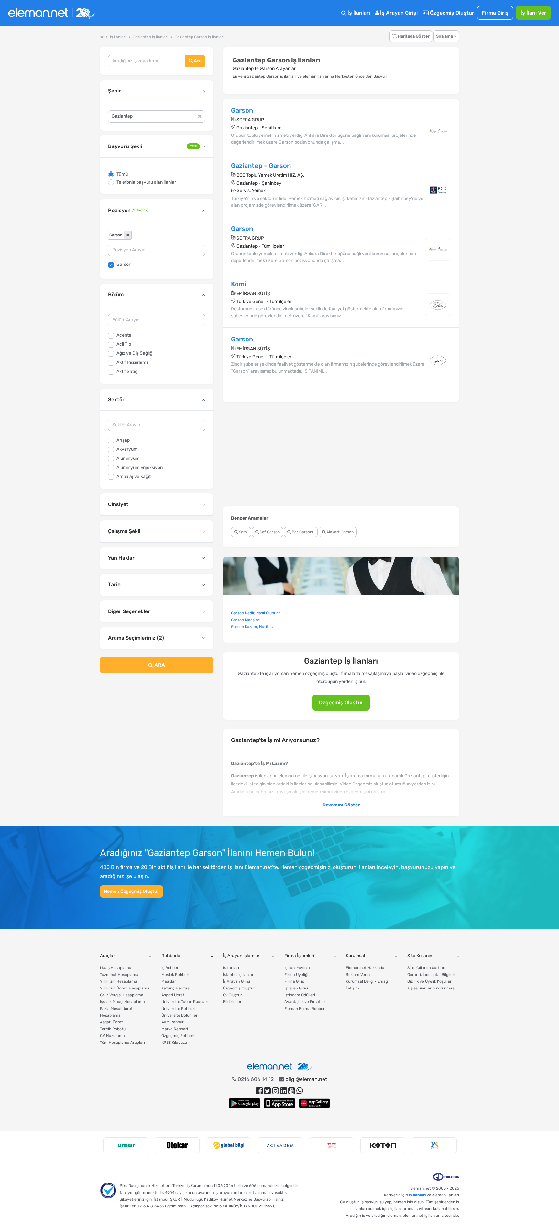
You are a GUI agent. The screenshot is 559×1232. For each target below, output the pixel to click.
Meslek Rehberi (175, 974)
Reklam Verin (358, 974)
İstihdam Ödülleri (299, 995)
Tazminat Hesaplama (119, 974)
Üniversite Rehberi (178, 1008)
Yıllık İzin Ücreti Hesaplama (124, 988)
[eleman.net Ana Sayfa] (102, 37)
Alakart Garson (339, 532)
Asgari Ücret (111, 1022)
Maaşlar (168, 981)
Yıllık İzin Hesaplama (118, 981)
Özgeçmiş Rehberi (177, 1035)
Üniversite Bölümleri (180, 1015)
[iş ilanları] (51, 13)
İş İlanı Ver (533, 13)
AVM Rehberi (173, 1022)
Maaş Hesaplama (115, 968)
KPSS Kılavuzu (174, 1042)
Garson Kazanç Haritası (252, 626)
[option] (125, 1145)
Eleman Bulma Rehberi (305, 1008)
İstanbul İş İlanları (239, 974)
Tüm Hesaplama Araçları (122, 1042)
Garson (123, 264)
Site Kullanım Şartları (426, 968)
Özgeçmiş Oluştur (451, 13)
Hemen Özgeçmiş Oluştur (131, 891)
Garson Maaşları (245, 620)
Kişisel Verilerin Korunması (431, 988)
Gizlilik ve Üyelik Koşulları (430, 981)
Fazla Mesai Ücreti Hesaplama (117, 1012)
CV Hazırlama (112, 1035)
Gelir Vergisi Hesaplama (121, 995)
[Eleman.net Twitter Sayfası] (267, 1091)
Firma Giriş (495, 13)
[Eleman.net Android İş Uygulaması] (244, 1103)
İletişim (352, 988)
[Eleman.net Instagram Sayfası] (275, 1091)
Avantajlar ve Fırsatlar (304, 1002)
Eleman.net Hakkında (365, 968)
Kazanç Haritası (175, 988)
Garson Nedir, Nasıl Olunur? (255, 613)
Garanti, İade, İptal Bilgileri (431, 974)
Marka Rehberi (174, 1029)
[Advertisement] (156, 731)
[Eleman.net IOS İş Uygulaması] (279, 1103)
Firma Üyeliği (296, 974)
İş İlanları (358, 13)
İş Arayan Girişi (398, 13)
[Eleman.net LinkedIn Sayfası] (283, 1091)
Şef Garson (269, 532)
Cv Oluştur (232, 995)
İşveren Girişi (296, 988)
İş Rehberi (170, 968)
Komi (243, 532)
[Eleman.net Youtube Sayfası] (291, 1091)
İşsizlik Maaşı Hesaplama (122, 1002)
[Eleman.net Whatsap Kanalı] (299, 1091)
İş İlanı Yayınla (297, 968)
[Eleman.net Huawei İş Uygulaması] (314, 1103)
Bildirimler (232, 1002)
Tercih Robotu (113, 1029)
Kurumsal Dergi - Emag (367, 981)
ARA (159, 665)
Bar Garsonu (302, 532)
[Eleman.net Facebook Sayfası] (259, 1091)
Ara (197, 61)
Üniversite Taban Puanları (184, 1002)
